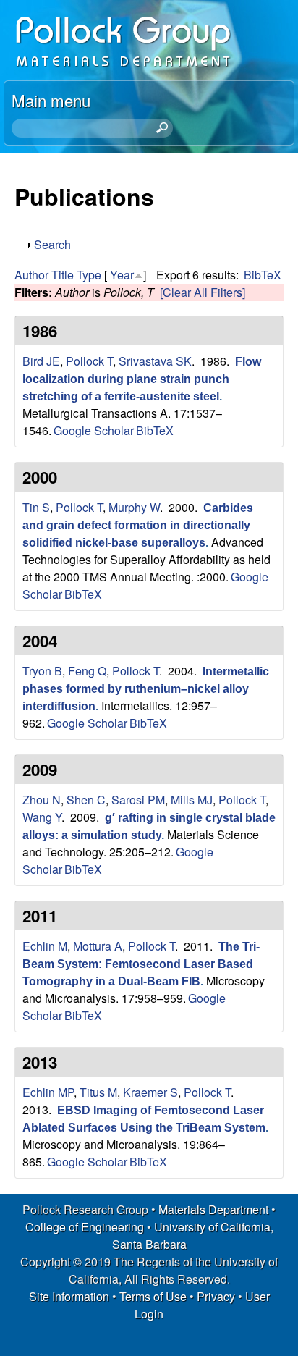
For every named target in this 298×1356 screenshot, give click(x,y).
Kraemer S (150, 1092)
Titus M (98, 1092)
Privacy (216, 1296)
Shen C (86, 799)
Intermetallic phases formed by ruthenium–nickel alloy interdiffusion (145, 688)
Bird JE (41, 361)
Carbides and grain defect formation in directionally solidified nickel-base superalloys (137, 525)
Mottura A (97, 946)
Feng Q (87, 670)
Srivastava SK (155, 361)
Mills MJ (192, 799)
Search (52, 244)
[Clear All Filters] (202, 292)
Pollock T (89, 361)
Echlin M (44, 946)
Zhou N (41, 799)
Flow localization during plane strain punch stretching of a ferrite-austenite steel (141, 379)
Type (89, 274)
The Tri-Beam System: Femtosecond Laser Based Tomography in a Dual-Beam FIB (141, 963)
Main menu (51, 99)
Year (122, 274)
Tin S (36, 507)
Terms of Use (153, 1296)
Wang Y (41, 817)
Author (31, 274)
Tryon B (42, 670)
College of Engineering (84, 1226)
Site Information (69, 1296)
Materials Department (213, 1209)
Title (62, 274)
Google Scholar (94, 430)
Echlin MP (48, 1092)
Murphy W (134, 507)
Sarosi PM (138, 799)
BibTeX (262, 274)
